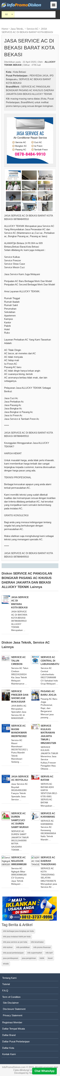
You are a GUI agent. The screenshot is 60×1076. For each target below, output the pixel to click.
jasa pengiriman (29, 958)
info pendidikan (23, 947)
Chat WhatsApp (44, 1070)
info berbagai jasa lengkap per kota (18, 931)
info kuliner (8, 947)
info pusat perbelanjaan (13, 953)
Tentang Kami (9, 978)
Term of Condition (11, 997)
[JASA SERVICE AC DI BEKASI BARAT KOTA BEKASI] (30, 140)
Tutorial (6, 984)
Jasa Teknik (16, 28)
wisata (6, 964)
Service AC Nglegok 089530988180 (19, 861)
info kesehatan (37, 942)
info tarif (49, 953)
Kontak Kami (9, 1054)
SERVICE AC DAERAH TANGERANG (48, 861)
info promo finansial (42, 947)
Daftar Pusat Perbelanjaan (16, 1041)
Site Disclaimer (11, 1002)
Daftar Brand (9, 1035)
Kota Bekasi (19, 71)
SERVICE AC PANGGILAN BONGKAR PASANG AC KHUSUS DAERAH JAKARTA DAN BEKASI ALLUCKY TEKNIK (30, 90)
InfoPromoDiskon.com (14, 1067)
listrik (42, 958)
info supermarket (34, 953)
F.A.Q (5, 990)
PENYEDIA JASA (39, 75)
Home (5, 28)
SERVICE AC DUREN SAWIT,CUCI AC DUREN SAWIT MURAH (19, 820)
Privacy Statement (12, 1015)
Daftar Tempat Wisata (13, 1028)
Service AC (32, 28)
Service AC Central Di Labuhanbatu (50, 660)
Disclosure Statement (14, 1009)
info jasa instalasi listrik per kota (17, 936)
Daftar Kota (8, 1048)
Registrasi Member (12, 1022)
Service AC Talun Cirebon (18, 660)
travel (50, 958)
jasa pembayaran (10, 958)
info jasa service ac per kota (15, 942)
